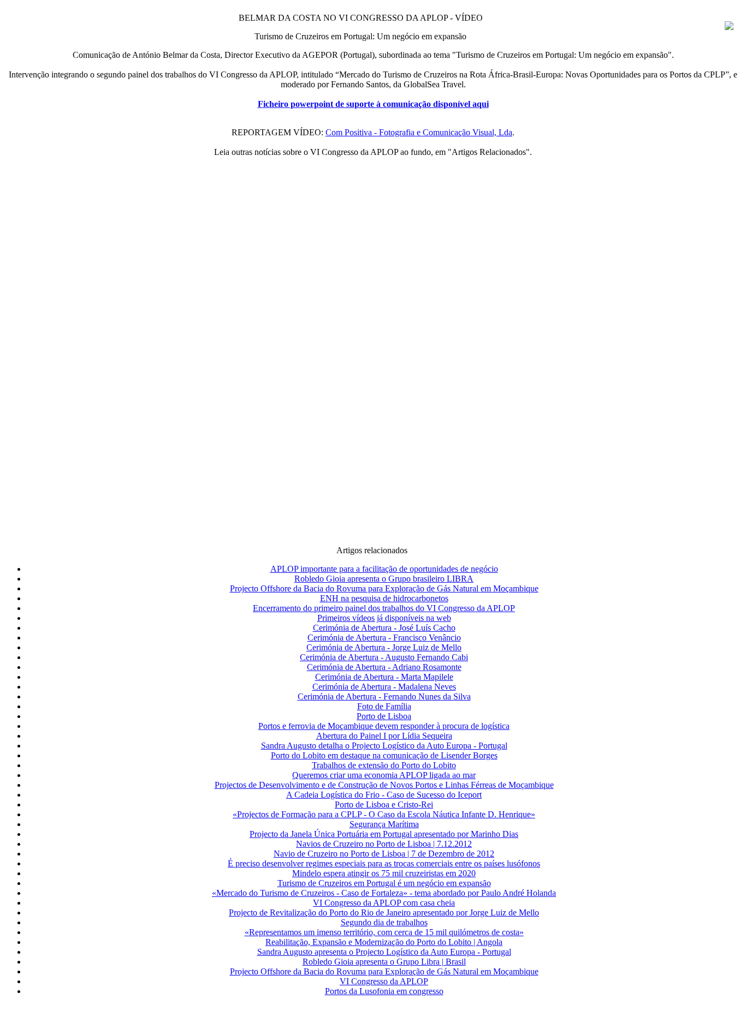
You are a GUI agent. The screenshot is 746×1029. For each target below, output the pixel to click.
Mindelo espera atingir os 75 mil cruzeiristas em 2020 (384, 873)
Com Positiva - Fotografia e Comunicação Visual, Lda (418, 132)
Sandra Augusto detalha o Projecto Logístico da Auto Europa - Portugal (384, 745)
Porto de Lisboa (384, 716)
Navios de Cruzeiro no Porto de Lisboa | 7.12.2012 (384, 843)
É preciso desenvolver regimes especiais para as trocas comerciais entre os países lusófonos (384, 863)
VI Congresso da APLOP (384, 981)
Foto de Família (384, 706)
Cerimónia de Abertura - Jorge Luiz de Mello (383, 647)
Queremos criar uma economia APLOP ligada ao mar (384, 775)
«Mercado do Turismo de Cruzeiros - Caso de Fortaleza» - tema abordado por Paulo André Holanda (384, 893)
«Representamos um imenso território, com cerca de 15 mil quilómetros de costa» (384, 932)
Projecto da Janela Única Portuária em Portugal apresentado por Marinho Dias (384, 834)
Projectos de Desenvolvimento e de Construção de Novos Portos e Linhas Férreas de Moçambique (384, 784)
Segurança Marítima (384, 824)
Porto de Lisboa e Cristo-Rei (384, 804)
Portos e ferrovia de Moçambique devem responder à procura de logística (384, 726)
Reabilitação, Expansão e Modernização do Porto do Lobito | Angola (383, 942)
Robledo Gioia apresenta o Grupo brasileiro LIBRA (383, 578)
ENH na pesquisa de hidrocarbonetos (384, 598)
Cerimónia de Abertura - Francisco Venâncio (384, 637)
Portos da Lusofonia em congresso (384, 991)
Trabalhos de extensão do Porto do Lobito (384, 765)
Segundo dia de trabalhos (384, 922)
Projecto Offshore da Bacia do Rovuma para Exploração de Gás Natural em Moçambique (384, 588)
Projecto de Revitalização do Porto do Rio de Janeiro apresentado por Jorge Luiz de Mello (384, 912)
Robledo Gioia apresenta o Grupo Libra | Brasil (384, 961)
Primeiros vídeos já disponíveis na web (384, 618)
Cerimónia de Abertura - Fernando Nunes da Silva (384, 696)
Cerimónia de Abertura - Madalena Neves (384, 686)
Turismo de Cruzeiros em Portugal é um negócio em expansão (384, 883)
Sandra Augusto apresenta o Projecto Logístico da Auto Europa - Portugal (384, 951)
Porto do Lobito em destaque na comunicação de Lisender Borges (384, 755)
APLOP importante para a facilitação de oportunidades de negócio (384, 568)
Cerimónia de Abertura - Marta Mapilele (384, 676)
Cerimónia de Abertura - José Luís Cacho (384, 627)
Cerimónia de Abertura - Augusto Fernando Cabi (384, 657)
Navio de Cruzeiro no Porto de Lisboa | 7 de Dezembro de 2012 (384, 853)
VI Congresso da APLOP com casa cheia (384, 902)
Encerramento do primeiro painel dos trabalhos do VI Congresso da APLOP (384, 608)
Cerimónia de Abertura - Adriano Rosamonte (384, 667)
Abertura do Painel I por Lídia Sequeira (384, 735)
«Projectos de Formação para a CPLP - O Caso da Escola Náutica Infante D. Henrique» (384, 814)
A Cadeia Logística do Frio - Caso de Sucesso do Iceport (384, 794)
